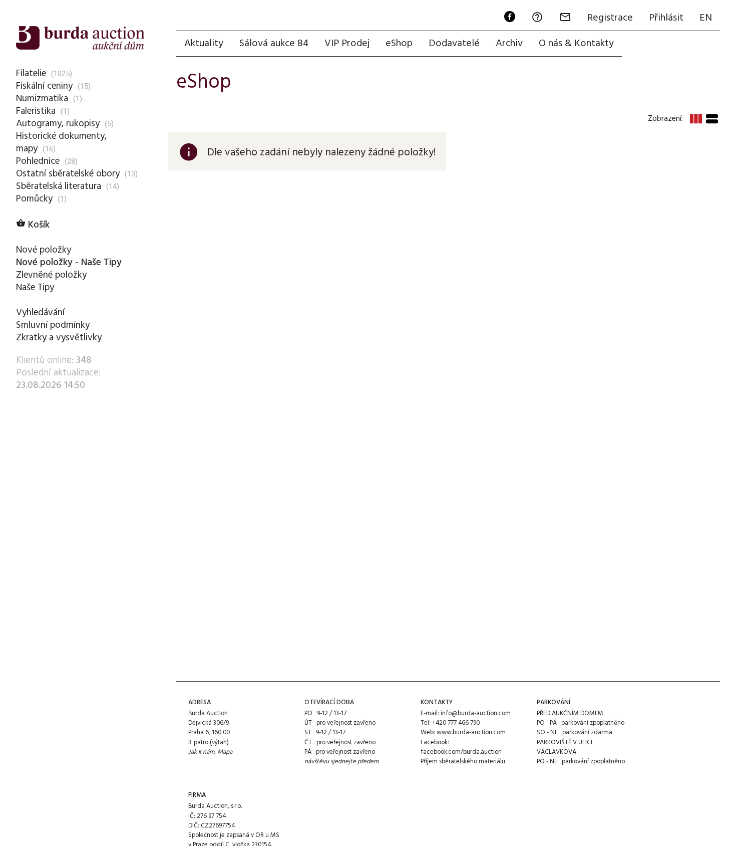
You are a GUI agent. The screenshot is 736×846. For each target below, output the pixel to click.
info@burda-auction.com (476, 713)
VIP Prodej (347, 44)
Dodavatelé (454, 44)
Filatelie (31, 73)
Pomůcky (34, 198)
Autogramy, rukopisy (58, 123)
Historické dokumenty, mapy (61, 142)
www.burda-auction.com (471, 732)
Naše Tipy (35, 287)
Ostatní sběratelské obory (68, 173)
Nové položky (43, 250)
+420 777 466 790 (456, 723)
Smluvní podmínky (53, 325)
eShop (399, 44)
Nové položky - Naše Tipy (69, 262)
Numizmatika (42, 98)
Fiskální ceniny (44, 86)
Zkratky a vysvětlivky (59, 337)
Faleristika (36, 111)
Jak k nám (201, 752)
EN (705, 18)
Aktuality (203, 44)
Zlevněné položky (51, 275)
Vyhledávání (40, 312)
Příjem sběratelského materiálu (463, 761)
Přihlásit (666, 18)
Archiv (509, 44)
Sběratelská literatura (58, 186)
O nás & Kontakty (576, 44)
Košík (33, 225)
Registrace (610, 18)
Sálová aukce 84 (273, 44)
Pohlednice (38, 161)
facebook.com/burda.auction (461, 752)
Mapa (224, 752)
